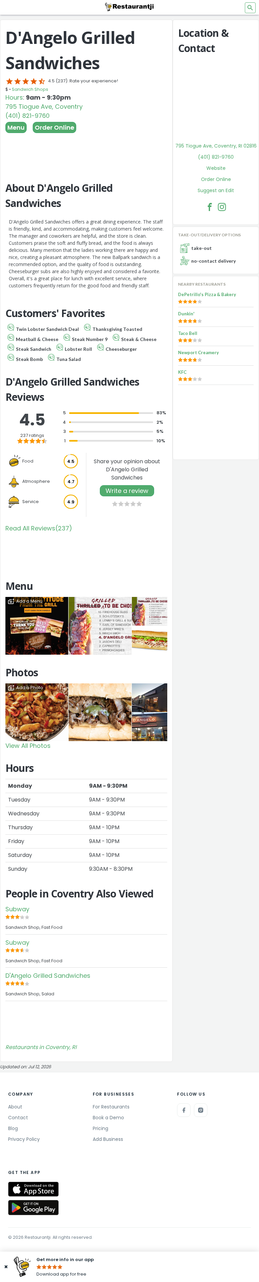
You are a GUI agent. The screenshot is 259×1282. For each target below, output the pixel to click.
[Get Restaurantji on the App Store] (33, 1189)
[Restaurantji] (129, 6)
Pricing (100, 1128)
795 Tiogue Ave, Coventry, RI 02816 (216, 145)
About (15, 1106)
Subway (17, 909)
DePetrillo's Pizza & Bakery (207, 294)
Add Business (108, 1139)
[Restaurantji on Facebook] (184, 1110)
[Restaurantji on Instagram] (200, 1110)
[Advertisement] (86, 151)
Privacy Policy (24, 1139)
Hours (14, 97)
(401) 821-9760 (27, 115)
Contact (18, 1117)
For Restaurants (111, 1106)
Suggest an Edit (216, 190)
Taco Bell (187, 333)
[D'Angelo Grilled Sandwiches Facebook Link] (210, 207)
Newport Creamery (198, 352)
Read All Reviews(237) (38, 528)
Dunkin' (186, 313)
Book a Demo (108, 1117)
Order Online (54, 127)
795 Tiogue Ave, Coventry (44, 106)
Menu (16, 127)
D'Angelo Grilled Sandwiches (47, 975)
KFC (182, 372)
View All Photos (28, 745)
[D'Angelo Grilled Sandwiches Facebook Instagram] (222, 207)
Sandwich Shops (30, 89)
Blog (13, 1128)
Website (216, 168)
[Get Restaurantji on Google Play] (33, 1207)
